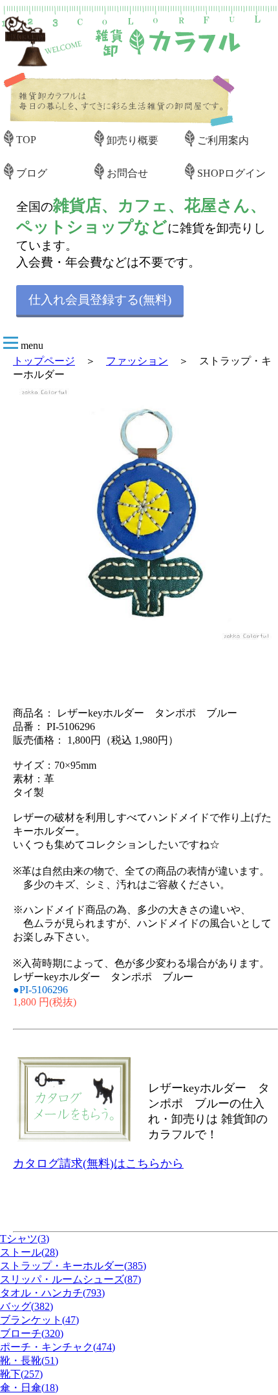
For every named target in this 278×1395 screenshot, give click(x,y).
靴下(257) (21, 1374)
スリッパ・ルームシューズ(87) (70, 1279)
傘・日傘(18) (29, 1387)
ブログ (31, 173)
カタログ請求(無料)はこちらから (98, 1163)
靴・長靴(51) (29, 1360)
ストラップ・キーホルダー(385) (73, 1265)
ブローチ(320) (31, 1333)
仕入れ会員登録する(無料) (99, 299)
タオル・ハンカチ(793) (52, 1292)
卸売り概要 (132, 140)
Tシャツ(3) (24, 1238)
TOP (26, 139)
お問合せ (127, 173)
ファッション (137, 360)
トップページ (44, 360)
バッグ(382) (26, 1306)
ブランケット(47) (39, 1319)
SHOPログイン (231, 173)
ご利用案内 (223, 140)
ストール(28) (29, 1252)
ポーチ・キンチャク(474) (57, 1346)
